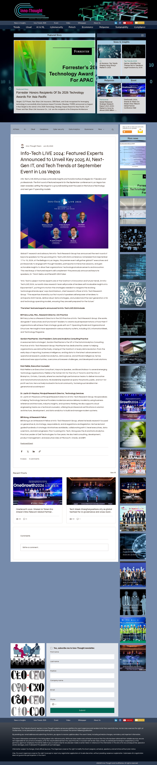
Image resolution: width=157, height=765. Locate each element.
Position (53, 671)
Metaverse (104, 100)
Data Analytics (74, 129)
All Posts (16, 129)
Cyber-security (58, 129)
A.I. (101, 61)
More (100, 129)
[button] (121, 42)
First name (54, 652)
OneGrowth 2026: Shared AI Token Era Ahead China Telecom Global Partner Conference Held (34, 510)
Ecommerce (89, 129)
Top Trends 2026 (130, 61)
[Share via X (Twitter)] (27, 451)
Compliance (44, 129)
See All (113, 473)
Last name (54, 661)
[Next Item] (90, 63)
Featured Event (26, 443)
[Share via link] (40, 451)
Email (52, 690)
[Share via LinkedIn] (34, 451)
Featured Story (22, 89)
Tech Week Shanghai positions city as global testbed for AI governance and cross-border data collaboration (91, 510)
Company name (56, 680)
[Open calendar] (142, 35)
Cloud (33, 129)
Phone (52, 699)
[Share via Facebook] (21, 451)
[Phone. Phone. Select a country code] (54, 704)
